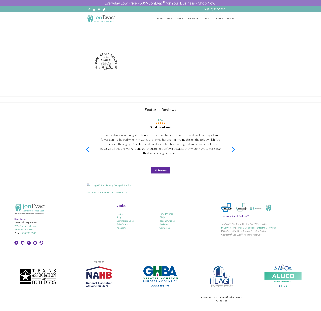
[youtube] (35, 243)
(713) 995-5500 (216, 9)
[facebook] (16, 243)
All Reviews (160, 170)
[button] (233, 149)
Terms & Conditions (245, 227)
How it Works (166, 213)
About (180, 18)
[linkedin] (22, 243)
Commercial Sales (125, 220)
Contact (207, 18)
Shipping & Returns (266, 227)
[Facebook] (89, 9)
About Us (121, 227)
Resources (193, 18)
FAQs (162, 217)
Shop (169, 18)
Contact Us (164, 227)
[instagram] (29, 243)
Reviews (163, 224)
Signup (219, 18)
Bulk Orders (122, 224)
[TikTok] (104, 9)
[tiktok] (41, 243)
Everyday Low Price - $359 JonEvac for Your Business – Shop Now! (160, 3)
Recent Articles (167, 220)
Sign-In (230, 18)
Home (160, 18)
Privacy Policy (228, 227)
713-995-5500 (29, 233)
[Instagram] (94, 9)
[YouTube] (99, 9)
